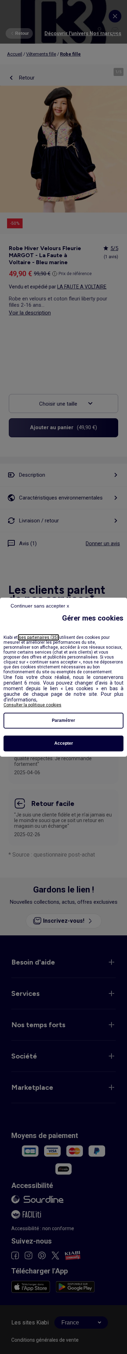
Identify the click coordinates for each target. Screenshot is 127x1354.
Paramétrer (63, 720)
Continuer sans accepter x (40, 606)
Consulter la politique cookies (32, 705)
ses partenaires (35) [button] (38, 637)
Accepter (63, 743)
